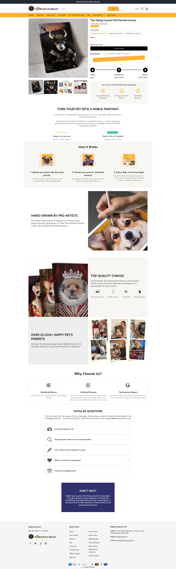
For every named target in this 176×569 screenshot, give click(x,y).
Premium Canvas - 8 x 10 (98, 33)
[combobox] (89, 8)
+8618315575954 (121, 537)
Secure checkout (94, 556)
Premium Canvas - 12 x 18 (115, 33)
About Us (72, 539)
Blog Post (72, 557)
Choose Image (119, 48)
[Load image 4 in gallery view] (80, 87)
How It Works (73, 535)
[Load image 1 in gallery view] (36, 87)
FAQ (70, 542)
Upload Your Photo (96, 45)
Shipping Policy (94, 539)
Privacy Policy (93, 531)
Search (71, 531)
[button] (88, 429)
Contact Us (73, 546)
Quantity (92, 37)
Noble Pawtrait (90, 567)
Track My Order (74, 550)
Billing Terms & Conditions (93, 550)
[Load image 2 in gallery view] (51, 87)
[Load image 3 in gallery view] (66, 87)
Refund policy (93, 546)
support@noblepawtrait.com (88, 505)
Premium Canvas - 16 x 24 (133, 33)
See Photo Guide (95, 54)
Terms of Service (94, 542)
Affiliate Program (74, 553)
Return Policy (93, 535)
